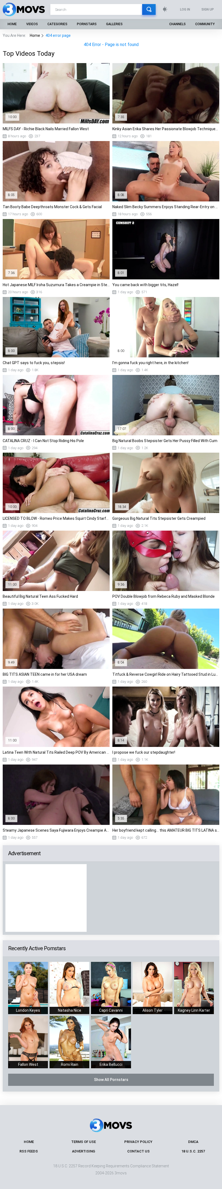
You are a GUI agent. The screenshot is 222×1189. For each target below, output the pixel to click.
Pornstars (87, 24)
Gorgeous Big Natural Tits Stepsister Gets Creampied (158, 518)
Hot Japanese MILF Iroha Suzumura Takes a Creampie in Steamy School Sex (56, 285)
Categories (57, 24)
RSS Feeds (28, 1151)
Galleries (114, 24)
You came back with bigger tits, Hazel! (145, 285)
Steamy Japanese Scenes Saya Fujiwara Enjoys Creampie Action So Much (56, 830)
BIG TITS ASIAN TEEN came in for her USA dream (45, 674)
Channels (177, 24)
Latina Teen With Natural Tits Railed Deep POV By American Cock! (56, 752)
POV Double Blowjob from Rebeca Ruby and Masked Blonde (163, 596)
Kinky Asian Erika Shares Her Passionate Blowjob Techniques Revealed (165, 129)
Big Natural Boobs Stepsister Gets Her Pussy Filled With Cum (164, 441)
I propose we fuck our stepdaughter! (143, 752)
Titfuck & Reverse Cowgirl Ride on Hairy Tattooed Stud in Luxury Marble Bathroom (165, 674)
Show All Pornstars (111, 1079)
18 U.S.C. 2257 (193, 1151)
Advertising (83, 1151)
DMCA (193, 1142)
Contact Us (138, 1151)
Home (12, 24)
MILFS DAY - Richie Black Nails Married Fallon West (46, 129)
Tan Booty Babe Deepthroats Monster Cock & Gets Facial (52, 207)
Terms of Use (83, 1142)
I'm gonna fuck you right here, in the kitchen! (150, 363)
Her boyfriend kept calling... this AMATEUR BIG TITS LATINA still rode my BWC (165, 830)
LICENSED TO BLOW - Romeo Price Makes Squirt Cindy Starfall (56, 518)
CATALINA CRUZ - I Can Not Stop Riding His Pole (43, 441)
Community (205, 24)
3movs (121, 1173)
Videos (32, 24)
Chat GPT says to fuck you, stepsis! (34, 363)
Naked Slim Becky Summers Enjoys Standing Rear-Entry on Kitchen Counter (165, 207)
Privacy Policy (138, 1142)
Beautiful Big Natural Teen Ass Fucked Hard (40, 596)
